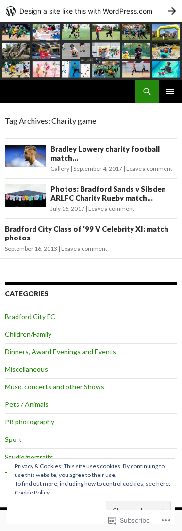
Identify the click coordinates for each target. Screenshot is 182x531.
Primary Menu (170, 91)
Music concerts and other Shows (54, 387)
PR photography (29, 422)
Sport (13, 439)
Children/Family (28, 334)
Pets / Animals (27, 404)
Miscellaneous (26, 369)
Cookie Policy (32, 492)
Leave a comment (149, 168)
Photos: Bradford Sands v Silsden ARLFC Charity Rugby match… (108, 193)
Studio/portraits (29, 457)
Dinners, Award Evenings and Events (60, 352)
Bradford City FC (30, 316)
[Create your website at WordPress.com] (91, 11)
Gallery (59, 168)
